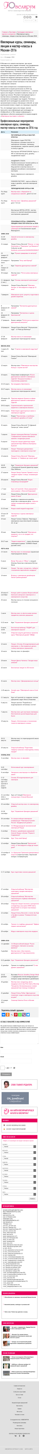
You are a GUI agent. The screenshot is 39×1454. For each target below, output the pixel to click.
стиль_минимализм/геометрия (13, 1279)
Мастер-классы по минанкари (21, 336)
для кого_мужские (9, 1227)
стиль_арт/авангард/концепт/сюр (14, 1272)
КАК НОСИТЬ (8, 1215)
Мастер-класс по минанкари (20, 552)
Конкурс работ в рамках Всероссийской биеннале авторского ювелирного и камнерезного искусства (24, 595)
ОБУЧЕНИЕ (8, 1222)
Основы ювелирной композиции (26, 280)
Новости (19, 1389)
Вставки (4, 1174)
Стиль (4, 1156)
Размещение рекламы (19, 1422)
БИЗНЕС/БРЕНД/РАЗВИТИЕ (13, 1210)
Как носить (19, 1405)
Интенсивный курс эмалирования (22, 767)
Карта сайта (29, 1449)
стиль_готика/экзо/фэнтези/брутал (14, 1274)
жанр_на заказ (8, 1239)
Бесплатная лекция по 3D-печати (22, 667)
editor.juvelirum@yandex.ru (27, 14)
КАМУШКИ (8, 1219)
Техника (4, 1180)
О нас (19, 1397)
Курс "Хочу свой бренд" (19, 838)
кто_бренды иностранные (12, 1265)
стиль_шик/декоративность (12, 1286)
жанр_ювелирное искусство (13, 1245)
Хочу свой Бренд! (26, 260)
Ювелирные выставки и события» (12, 116)
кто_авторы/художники (11, 1264)
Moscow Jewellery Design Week (28, 974)
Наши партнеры (19, 1428)
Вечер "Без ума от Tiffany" (20, 561)
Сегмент (4, 1144)
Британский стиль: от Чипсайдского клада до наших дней (24, 845)
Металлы (19, 1411)
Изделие (4, 1162)
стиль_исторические (10, 1276)
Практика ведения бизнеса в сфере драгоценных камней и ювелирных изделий (23, 400)
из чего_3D (7, 1248)
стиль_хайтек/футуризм (11, 1284)
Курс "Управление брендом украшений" (24, 811)
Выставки (12, 32)
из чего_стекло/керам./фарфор (13, 1257)
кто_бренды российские (12, 1267)
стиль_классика (9, 1278)
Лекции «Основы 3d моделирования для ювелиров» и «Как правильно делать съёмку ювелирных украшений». (25, 646)
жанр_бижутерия (9, 1232)
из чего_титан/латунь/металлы (13, 1258)
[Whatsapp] (20, 1014)
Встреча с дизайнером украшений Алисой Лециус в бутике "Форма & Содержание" (22, 833)
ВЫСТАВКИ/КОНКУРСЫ (12, 1212)
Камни (19, 1408)
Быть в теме (19, 1394)
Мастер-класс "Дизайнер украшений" (23, 201)
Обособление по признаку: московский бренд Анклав (20, 1297)
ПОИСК (32, 1198)
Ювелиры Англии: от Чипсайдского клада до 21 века (24, 287)
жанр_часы (7, 1243)
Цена (3, 1192)
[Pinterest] (16, 1014)
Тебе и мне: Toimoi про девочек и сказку (16, 1311)
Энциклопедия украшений (19, 1402)
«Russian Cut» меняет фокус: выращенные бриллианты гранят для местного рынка (21, 1336)
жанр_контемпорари (10, 1238)
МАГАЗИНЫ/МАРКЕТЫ (11, 1220)
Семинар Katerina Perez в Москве (22, 1000)
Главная (5, 32)
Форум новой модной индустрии (22, 508)
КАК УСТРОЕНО (9, 1217)
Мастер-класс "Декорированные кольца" (25, 681)
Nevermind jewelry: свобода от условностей (16, 1304)
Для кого (5, 1150)
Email (2, 1056)
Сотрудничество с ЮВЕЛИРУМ (19, 1419)
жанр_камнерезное (10, 1236)
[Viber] (24, 1014)
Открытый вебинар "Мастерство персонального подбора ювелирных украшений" (23, 898)
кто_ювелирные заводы (11, 1271)
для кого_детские (9, 1225)
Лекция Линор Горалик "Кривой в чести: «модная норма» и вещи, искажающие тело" (24, 474)
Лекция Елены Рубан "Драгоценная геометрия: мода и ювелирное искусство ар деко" (25, 995)
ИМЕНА (7, 1213)
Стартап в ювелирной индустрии (26, 349)
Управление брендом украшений (26, 465)
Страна (4, 1186)
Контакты (19, 1425)
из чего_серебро (9, 1255)
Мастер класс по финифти (20, 758)
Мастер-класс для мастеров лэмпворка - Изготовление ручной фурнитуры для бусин (25, 714)
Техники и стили (19, 1414)
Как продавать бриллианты (20, 384)
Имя (2, 1047)
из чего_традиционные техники (13, 1260)
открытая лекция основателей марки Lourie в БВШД (24, 503)
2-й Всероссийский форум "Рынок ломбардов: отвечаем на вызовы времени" (22, 946)
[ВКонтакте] (24, 17)
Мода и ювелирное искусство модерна (24, 931)
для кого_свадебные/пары (12, 1229)
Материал (5, 1168)
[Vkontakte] (3, 1014)
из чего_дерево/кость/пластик (13, 1250)
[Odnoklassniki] (27, 17)
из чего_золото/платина (11, 1251)
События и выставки (19, 1392)
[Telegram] (30, 17)
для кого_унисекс (9, 1231)
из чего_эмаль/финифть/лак (12, 1262)
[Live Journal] (12, 1014)
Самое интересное (19, 1386)
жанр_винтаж (8, 1234)
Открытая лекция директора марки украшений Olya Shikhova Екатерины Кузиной (23, 443)
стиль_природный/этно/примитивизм (15, 1281)
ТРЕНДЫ (7, 1224)
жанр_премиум (9, 1241)
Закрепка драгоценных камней (25, 265)
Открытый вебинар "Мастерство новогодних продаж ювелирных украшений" (22, 891)
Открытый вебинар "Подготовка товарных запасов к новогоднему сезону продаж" (25, 749)
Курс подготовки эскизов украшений (23, 872)
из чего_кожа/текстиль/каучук (13, 1253)
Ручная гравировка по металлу (25, 253)
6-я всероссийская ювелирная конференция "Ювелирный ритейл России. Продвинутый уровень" (23, 820)
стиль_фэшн (8, 1283)
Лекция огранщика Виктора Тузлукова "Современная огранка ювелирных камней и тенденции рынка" (24, 436)
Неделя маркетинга (18, 541)
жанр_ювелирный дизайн (12, 1246)
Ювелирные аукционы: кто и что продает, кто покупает (23, 534)
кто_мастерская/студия (11, 1269)
